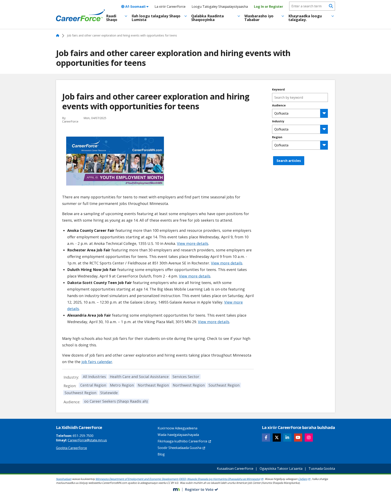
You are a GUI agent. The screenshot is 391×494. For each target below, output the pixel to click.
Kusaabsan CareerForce (235, 468)
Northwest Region (189, 385)
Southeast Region (224, 385)
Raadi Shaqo (111, 17)
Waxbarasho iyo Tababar (258, 17)
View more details (192, 243)
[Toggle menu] (126, 16)
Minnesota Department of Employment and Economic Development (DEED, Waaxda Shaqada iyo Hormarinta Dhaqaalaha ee (178, 479)
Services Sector (185, 376)
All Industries (94, 376)
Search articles (289, 160)
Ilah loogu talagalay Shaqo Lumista (156, 17)
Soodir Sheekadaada (179, 447)
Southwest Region (80, 392)
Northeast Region (153, 385)
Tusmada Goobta (322, 468)
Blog (161, 454)
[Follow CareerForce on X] (277, 437)
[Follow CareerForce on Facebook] (266, 437)
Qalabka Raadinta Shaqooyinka (207, 17)
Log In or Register (268, 6)
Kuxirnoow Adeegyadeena (177, 428)
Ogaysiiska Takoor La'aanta (281, 468)
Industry (278, 121)
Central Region (93, 385)
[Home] (80, 15)
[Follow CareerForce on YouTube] (298, 437)
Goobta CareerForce (71, 448)
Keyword (278, 89)
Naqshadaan (63, 479)
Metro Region (122, 385)
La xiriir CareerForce (170, 6)
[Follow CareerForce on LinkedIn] (287, 437)
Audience (279, 105)
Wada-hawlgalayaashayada (178, 434)
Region (277, 137)
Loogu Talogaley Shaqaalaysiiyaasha (220, 6)
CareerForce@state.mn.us (87, 440)
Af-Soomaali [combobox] (135, 6)
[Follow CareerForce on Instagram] (309, 437)
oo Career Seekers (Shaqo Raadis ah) (116, 401)
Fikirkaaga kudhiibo (182, 441)
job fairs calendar (96, 361)
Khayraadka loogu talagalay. (305, 17)
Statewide (109, 392)
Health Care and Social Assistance (139, 376)
